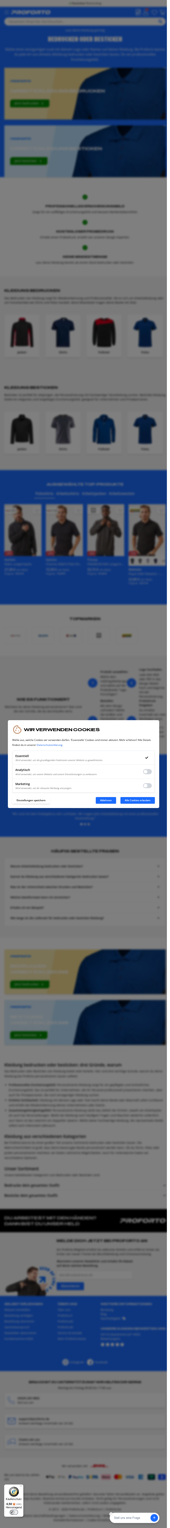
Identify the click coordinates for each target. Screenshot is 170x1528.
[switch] (14, 1512)
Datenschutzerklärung (49, 745)
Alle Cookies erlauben (138, 800)
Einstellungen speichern (31, 800)
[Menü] (20, 1486)
